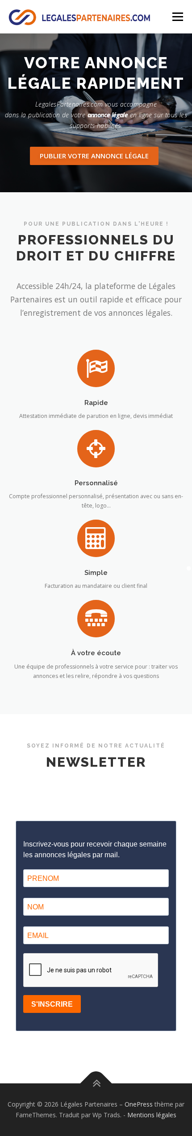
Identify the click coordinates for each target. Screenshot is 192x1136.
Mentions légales (151, 1115)
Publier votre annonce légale (94, 155)
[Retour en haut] (96, 1083)
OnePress (139, 1104)
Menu (177, 17)
